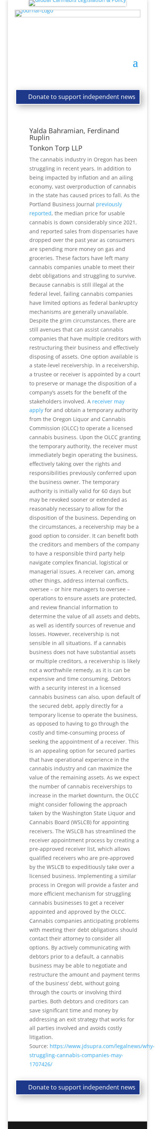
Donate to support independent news (81, 97)
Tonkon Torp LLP (55, 147)
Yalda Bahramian (56, 130)
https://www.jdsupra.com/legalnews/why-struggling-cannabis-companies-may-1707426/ (92, 1055)
